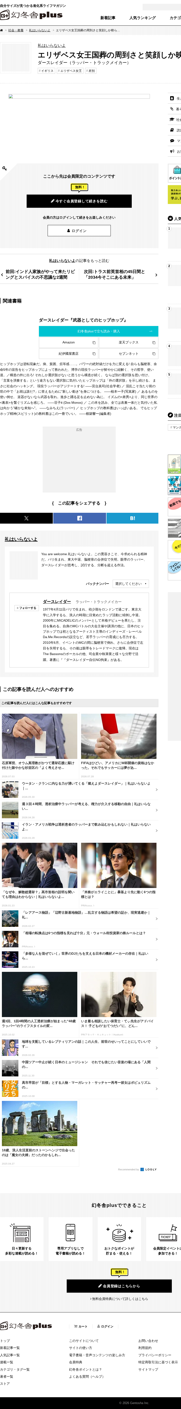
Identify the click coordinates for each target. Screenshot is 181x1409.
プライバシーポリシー (154, 1355)
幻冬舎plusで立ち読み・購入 (99, 331)
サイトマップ (148, 1369)
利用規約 (145, 1348)
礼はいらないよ (39, 30)
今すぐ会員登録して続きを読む (82, 201)
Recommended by (129, 1169)
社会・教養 (16, 30)
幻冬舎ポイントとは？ (85, 1369)
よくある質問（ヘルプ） (87, 1376)
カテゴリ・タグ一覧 (15, 1369)
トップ (5, 1341)
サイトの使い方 (80, 1348)
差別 (92, 71)
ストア (5, 1383)
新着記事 (107, 18)
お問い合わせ (148, 1341)
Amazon (68, 342)
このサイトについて (84, 1341)
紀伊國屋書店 (68, 353)
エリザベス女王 (71, 71)
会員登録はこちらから (121, 1286)
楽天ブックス (129, 342)
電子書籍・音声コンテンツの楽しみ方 (97, 1355)
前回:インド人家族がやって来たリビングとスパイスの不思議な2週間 (40, 274)
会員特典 (75, 1362)
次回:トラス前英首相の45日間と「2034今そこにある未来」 (114, 274)
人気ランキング (142, 18)
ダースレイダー (57, 601)
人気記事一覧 (10, 1355)
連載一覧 (6, 1362)
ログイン (79, 231)
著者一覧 (6, 1376)
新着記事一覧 (10, 1348)
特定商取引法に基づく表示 (158, 1362)
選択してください (128, 584)
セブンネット (129, 353)
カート (83, 1326)
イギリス (47, 71)
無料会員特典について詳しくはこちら (120, 1299)
